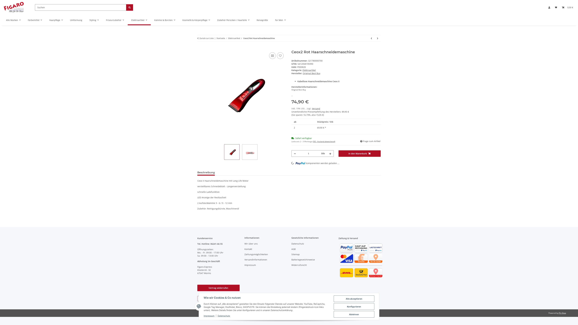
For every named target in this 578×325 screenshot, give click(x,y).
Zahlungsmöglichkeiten (256, 254)
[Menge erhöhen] (330, 153)
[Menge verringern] (295, 153)
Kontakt (248, 249)
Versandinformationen (255, 259)
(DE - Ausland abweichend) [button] (324, 141)
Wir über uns (251, 243)
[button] (549, 7)
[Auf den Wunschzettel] (280, 55)
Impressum (209, 315)
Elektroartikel (309, 70)
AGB (293, 249)
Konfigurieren (354, 306)
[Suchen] (129, 7)
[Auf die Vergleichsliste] (272, 55)
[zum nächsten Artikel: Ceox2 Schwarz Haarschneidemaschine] (377, 38)
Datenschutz (224, 315)
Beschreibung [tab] (206, 172)
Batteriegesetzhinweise (303, 259)
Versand (316, 108)
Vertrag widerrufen (218, 287)
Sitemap (295, 254)
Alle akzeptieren (354, 298)
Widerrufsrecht (299, 265)
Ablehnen (354, 314)
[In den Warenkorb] (199, 48)
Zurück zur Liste (206, 38)
